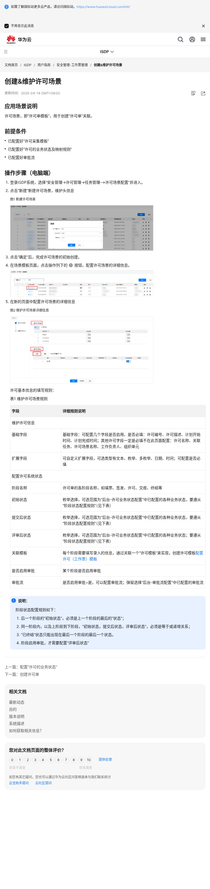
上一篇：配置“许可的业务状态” (31, 666)
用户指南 (44, 65)
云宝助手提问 (19, 783)
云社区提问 (43, 783)
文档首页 (11, 65)
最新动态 (16, 702)
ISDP (27, 65)
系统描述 (16, 723)
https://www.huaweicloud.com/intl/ (103, 7)
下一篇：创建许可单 (22, 674)
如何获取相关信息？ (26, 730)
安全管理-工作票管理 (72, 65)
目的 (13, 709)
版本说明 (16, 716)
